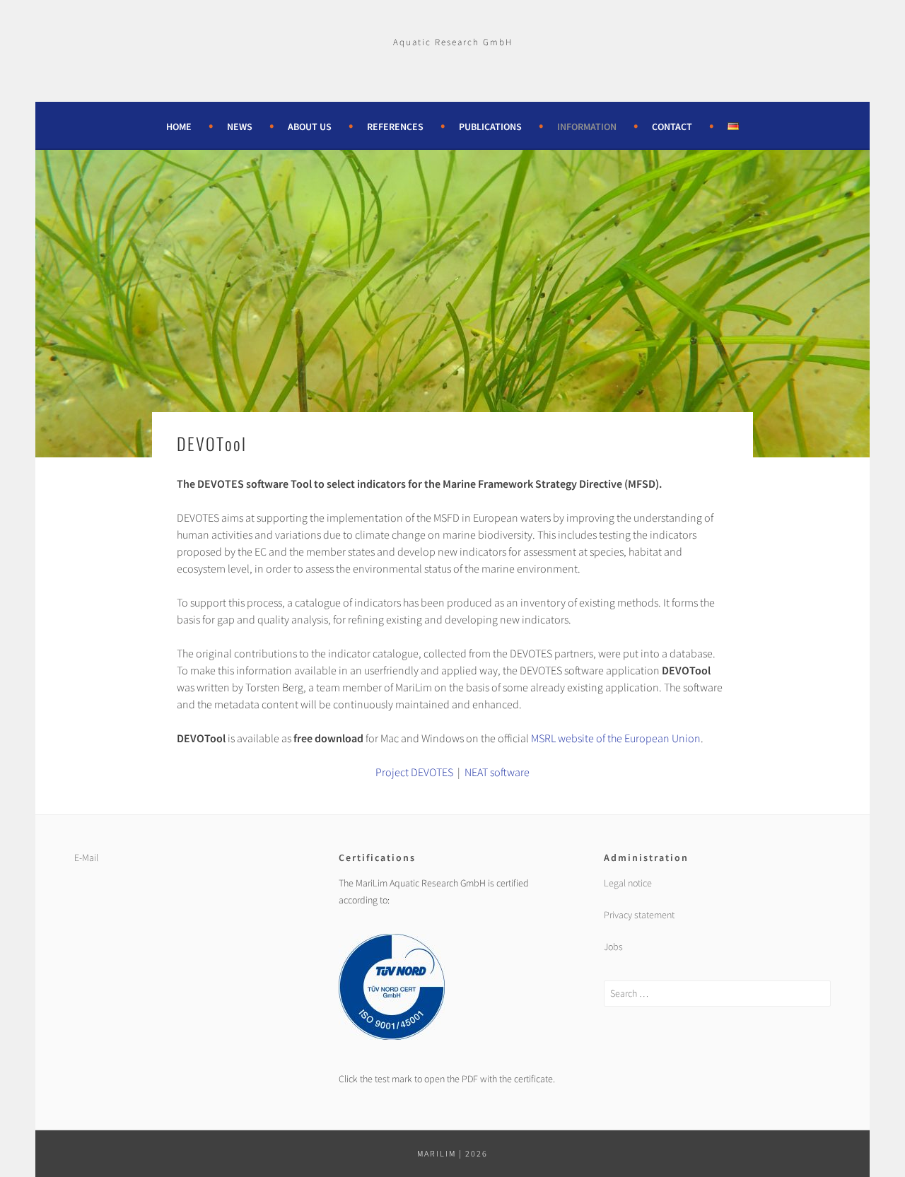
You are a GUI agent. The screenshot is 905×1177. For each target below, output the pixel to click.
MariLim (436, 1153)
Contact (672, 126)
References (395, 126)
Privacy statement (639, 914)
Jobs (613, 946)
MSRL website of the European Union (616, 738)
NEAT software (497, 772)
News (239, 126)
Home (179, 126)
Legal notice (628, 883)
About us (310, 126)
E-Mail (86, 857)
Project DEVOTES (414, 772)
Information (587, 126)
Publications (490, 126)
